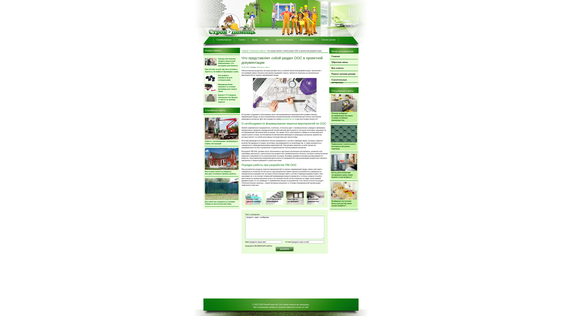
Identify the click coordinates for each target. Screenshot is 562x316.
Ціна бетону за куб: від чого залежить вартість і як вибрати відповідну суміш (221, 70)
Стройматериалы (223, 40)
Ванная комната (307, 40)
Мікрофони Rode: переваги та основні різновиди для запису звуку (227, 88)
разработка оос (288, 119)
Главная (335, 56)
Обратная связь (339, 62)
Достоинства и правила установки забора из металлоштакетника (220, 203)
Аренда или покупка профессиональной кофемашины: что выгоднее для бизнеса (228, 62)
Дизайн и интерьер (284, 40)
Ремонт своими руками (343, 74)
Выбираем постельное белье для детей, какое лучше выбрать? (341, 203)
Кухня (255, 40)
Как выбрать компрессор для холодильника (225, 77)
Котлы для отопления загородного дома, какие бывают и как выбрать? (342, 175)
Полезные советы (257, 51)
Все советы (337, 68)
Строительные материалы (339, 81)
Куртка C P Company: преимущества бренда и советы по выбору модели (228, 98)
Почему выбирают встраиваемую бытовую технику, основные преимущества (342, 116)
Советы (242, 40)
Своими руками (329, 40)
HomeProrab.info (271, 304)
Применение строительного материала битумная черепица (343, 146)
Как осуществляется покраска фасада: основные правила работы (220, 173)
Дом (267, 40)
